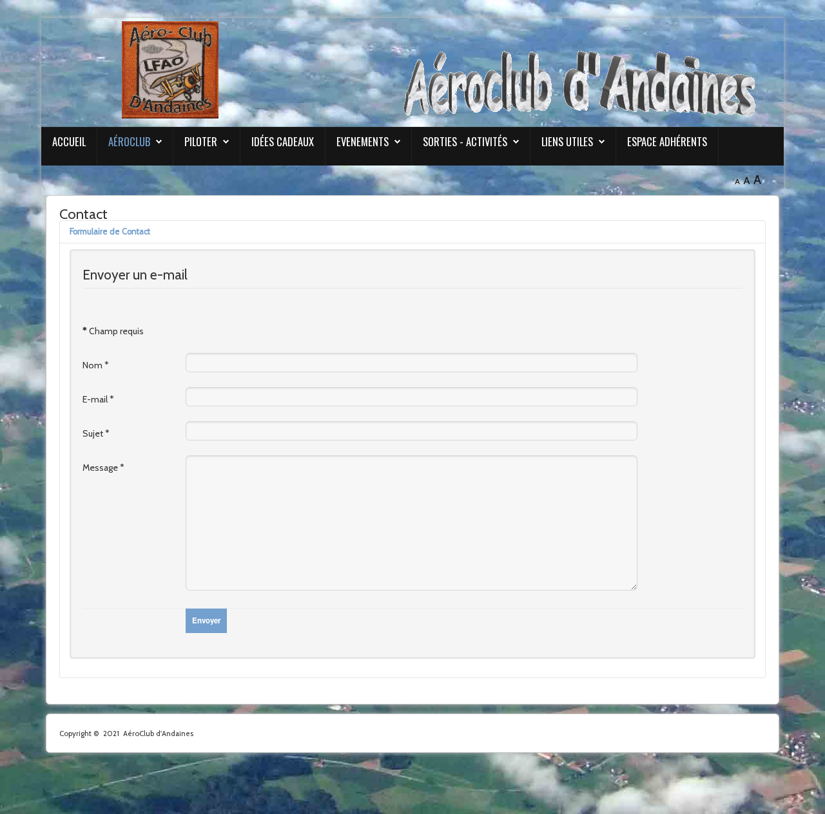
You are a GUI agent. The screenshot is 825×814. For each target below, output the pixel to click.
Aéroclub (129, 141)
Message (103, 467)
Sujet (96, 433)
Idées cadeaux (282, 141)
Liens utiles (567, 141)
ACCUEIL (69, 141)
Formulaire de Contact (110, 231)
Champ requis (113, 331)
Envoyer (206, 620)
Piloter (200, 141)
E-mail (98, 399)
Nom (95, 365)
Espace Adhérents (667, 141)
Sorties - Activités (465, 141)
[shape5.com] (412, 780)
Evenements (362, 141)
